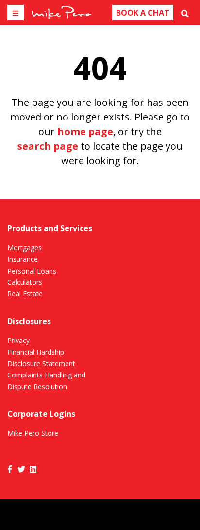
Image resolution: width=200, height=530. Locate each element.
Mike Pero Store (32, 433)
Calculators (24, 282)
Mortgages (24, 247)
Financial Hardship (35, 352)
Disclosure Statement (41, 363)
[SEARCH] (185, 12)
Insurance (22, 259)
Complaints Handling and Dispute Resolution (46, 380)
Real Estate (25, 293)
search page (47, 146)
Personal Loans (31, 270)
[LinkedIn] (33, 469)
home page (85, 131)
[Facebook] (10, 469)
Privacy (18, 340)
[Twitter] (21, 469)
